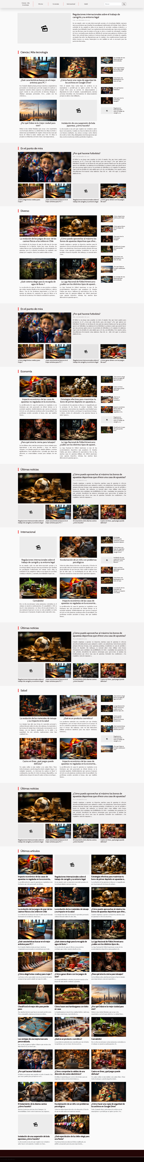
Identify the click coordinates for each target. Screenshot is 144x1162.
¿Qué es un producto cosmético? (117, 398)
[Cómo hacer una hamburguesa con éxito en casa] (107, 80)
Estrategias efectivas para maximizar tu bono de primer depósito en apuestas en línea (78, 401)
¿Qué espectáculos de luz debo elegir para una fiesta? (119, 69)
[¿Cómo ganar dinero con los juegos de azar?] (113, 191)
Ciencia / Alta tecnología (26, 4)
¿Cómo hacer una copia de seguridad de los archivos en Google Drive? (78, 81)
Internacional (71, 4)
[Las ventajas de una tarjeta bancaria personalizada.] (107, 60)
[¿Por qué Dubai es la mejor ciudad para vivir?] (38, 110)
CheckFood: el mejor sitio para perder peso (119, 248)
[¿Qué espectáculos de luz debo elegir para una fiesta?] (107, 70)
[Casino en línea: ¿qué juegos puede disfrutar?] (107, 389)
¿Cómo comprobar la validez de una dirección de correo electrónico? (70, 1072)
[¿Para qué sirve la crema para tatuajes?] (107, 100)
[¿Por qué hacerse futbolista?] (107, 90)
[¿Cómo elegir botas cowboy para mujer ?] (31, 191)
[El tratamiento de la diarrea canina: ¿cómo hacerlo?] (85, 512)
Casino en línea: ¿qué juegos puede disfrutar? (119, 388)
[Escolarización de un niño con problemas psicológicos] (78, 547)
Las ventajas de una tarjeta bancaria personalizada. (119, 59)
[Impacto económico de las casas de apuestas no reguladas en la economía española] (38, 386)
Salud (86, 4)
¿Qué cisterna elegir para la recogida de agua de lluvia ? (38, 282)
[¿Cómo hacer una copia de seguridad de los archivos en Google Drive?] (78, 67)
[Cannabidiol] (38, 588)
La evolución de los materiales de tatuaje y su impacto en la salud (119, 590)
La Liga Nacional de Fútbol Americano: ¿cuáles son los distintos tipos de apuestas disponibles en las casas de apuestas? (78, 284)
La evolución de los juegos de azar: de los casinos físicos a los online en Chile (38, 239)
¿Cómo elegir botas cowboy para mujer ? (29, 201)
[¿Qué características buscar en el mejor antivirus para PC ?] (38, 67)
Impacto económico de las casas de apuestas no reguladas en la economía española (38, 401)
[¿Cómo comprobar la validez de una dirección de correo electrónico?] (72, 1059)
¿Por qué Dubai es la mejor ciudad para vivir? (38, 124)
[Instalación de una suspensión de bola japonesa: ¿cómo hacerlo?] (78, 110)
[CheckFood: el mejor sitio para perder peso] (107, 249)
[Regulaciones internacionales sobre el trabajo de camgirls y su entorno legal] (44, 28)
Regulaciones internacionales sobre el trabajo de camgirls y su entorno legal (96, 16)
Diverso (40, 4)
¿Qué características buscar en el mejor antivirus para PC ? (38, 81)
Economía (56, 4)
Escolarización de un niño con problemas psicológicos (78, 561)
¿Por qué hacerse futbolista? (118, 88)
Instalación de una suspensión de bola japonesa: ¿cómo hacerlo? (78, 124)
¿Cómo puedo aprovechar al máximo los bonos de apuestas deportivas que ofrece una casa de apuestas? (78, 241)
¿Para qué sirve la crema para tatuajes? (119, 99)
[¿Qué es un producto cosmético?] (107, 399)
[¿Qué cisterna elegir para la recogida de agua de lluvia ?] (38, 269)
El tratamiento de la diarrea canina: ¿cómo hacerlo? (85, 522)
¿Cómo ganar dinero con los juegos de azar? (112, 201)
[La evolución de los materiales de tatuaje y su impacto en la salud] (107, 590)
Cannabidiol (38, 600)
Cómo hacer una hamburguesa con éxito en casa (119, 79)
